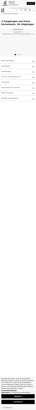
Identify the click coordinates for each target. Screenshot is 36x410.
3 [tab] (21, 55)
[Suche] (21, 10)
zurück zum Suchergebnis (11, 13)
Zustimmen (18, 402)
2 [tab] (18, 55)
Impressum (5, 392)
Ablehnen (18, 396)
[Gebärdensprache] (30, 10)
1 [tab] (15, 55)
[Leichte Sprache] (25, 10)
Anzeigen (31, 3)
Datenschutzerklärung (8, 390)
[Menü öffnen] (17, 9)
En (34, 9)
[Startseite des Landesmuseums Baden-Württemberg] (4, 11)
